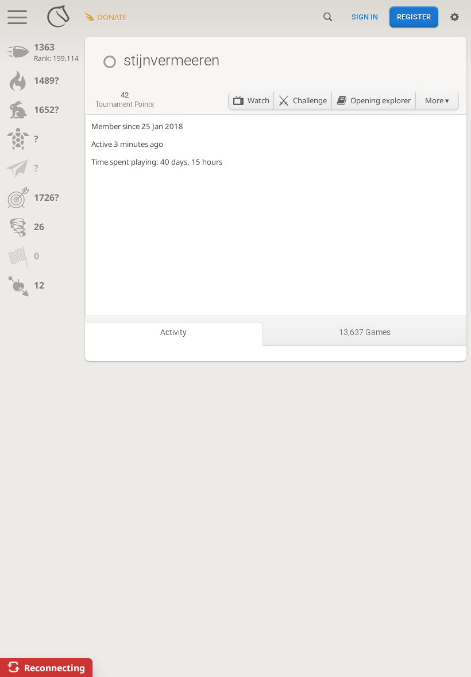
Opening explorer (380, 100)
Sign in (365, 17)
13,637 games (365, 332)
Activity (173, 332)
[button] (437, 100)
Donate (111, 17)
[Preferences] (454, 17)
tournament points (124, 100)
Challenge (310, 100)
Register (414, 17)
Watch (258, 100)
